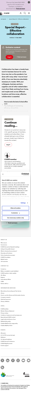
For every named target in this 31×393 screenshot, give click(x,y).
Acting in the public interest (7, 249)
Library (2, 293)
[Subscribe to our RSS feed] (2, 367)
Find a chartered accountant (8, 255)
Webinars (3, 337)
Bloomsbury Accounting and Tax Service (11, 291)
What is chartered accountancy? (9, 251)
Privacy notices (4, 313)
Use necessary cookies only (15, 218)
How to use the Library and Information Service (13, 295)
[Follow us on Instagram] (18, 360)
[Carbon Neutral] (8, 374)
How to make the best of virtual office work (16, 103)
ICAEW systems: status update (8, 273)
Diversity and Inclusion (6, 253)
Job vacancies (4, 261)
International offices (6, 279)
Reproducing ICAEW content (8, 317)
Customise (14, 213)
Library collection (5, 301)
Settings (23, 203)
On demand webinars (6, 339)
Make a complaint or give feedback (9, 271)
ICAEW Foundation (6, 257)
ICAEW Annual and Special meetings (10, 247)
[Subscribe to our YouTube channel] (23, 360)
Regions (3, 277)
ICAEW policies (4, 309)
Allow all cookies (15, 208)
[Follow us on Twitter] (2, 360)
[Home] (5, 13)
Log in (9, 57)
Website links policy (6, 321)
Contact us (3, 269)
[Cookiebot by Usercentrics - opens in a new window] (22, 174)
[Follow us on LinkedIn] (7, 360)
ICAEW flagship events (6, 343)
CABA (2, 281)
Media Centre (4, 259)
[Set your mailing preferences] (28, 360)
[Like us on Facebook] (13, 360)
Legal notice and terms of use (8, 319)
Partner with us (4, 283)
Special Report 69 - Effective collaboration (19, 19)
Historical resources (6, 299)
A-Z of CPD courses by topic (8, 335)
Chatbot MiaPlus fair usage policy (9, 323)
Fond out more (12, 223)
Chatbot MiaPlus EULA (6, 325)
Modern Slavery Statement (7, 311)
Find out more (20, 8)
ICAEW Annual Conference (8, 341)
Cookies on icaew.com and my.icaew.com (11, 315)
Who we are (4, 242)
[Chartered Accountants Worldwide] (26, 374)
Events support (4, 345)
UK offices (3, 275)
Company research (5, 297)
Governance (4, 245)
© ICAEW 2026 (4, 383)
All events (3, 333)
